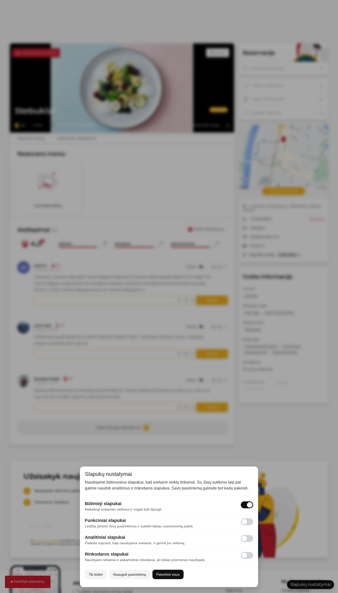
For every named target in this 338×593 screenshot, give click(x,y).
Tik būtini (96, 574)
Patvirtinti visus (168, 574)
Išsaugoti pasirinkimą (129, 574)
